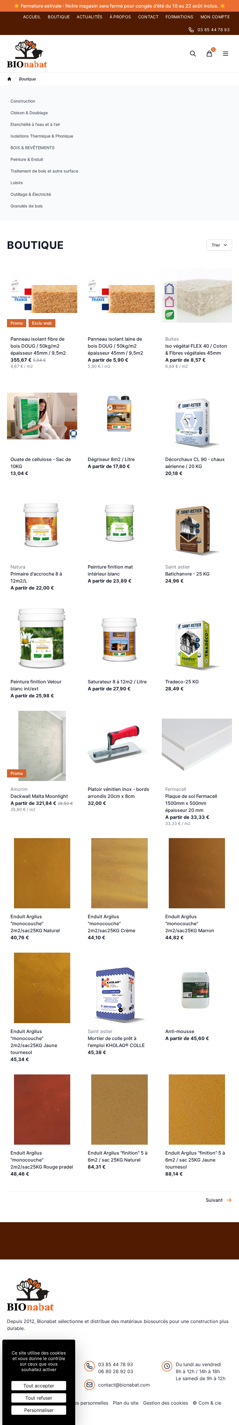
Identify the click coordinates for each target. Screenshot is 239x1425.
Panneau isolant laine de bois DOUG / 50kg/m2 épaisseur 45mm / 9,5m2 (115, 346)
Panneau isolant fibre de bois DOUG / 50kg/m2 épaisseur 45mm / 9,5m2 (38, 346)
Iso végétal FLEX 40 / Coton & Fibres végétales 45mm (196, 349)
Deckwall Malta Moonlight (39, 796)
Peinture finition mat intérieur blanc (110, 570)
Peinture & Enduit (26, 159)
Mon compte (215, 16)
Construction (22, 100)
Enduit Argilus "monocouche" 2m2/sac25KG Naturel (35, 923)
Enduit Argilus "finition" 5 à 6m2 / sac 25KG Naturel (117, 1156)
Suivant (214, 1200)
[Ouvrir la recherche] (193, 53)
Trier (216, 244)
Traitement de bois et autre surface (44, 170)
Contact (148, 16)
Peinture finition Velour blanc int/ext (35, 685)
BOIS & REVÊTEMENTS (32, 147)
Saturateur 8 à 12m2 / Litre (117, 682)
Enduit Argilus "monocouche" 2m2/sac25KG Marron (189, 923)
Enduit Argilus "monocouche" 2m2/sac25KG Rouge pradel (41, 1160)
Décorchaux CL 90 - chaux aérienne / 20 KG (195, 462)
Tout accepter (38, 1386)
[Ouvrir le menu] (225, 53)
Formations (180, 16)
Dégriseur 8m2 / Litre (111, 459)
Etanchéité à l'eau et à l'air (35, 124)
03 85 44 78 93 (214, 29)
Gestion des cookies (165, 1403)
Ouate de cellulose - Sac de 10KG (40, 462)
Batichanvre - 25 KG (187, 574)
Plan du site (125, 1403)
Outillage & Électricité (30, 194)
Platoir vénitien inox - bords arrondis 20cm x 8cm (118, 792)
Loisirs (16, 182)
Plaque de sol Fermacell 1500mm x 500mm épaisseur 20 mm (191, 803)
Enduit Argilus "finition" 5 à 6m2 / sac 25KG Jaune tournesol (195, 1160)
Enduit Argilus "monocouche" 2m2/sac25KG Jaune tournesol (33, 1041)
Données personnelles (84, 1403)
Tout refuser (38, 1398)
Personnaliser (39, 1410)
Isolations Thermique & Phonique (41, 135)
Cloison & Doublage (29, 112)
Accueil (32, 16)
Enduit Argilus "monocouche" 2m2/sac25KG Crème (111, 923)
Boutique (59, 16)
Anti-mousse (179, 1031)
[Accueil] (9, 79)
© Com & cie (207, 1403)
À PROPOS (120, 16)
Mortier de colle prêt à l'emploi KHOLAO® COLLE (116, 1041)
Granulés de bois (26, 205)
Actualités (90, 16)
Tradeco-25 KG (182, 682)
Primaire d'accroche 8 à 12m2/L (36, 577)
